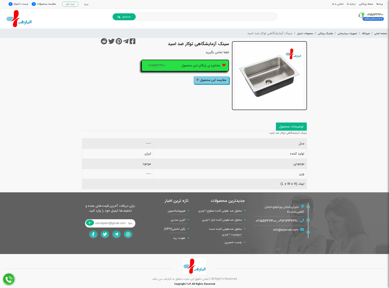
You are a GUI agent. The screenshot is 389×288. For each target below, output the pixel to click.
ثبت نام (70, 4)
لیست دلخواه (21, 4)
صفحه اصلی (380, 33)
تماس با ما (337, 4)
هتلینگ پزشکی (325, 33)
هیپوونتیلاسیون (176, 211)
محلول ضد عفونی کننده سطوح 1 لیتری (220, 211)
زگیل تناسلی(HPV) (174, 229)
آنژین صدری (178, 220)
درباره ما (351, 4)
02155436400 (156, 65)
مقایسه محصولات (46, 4)
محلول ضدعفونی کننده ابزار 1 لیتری (222, 220)
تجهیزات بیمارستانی (347, 33)
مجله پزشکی (366, 4)
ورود (86, 4)
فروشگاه (366, 33)
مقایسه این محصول (212, 80)
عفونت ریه (179, 238)
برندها (379, 4)
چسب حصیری (233, 242)
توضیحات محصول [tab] (291, 126)
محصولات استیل (305, 33)
